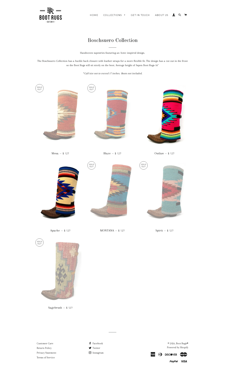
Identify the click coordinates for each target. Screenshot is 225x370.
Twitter (96, 348)
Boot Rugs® (182, 343)
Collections (113, 15)
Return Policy (44, 348)
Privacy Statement (46, 352)
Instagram (98, 352)
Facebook (97, 343)
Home (94, 15)
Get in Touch (140, 15)
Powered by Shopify (177, 347)
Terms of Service (46, 357)
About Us (161, 15)
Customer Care (45, 343)
